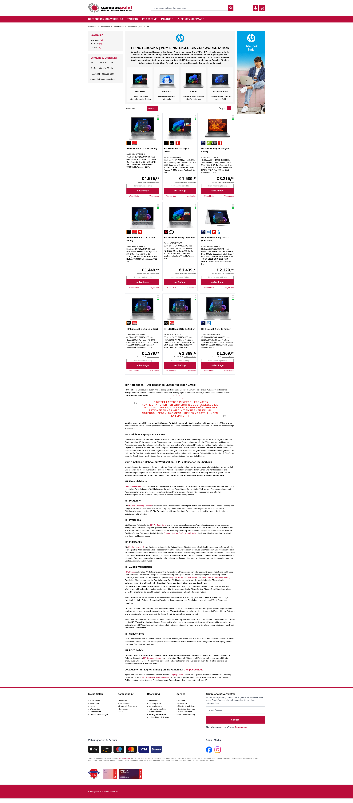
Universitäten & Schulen (159, 717)
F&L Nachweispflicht (157, 709)
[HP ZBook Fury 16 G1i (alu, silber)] (217, 128)
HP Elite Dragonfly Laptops (140, 506)
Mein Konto (95, 701)
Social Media (124, 703)
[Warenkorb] (262, 8)
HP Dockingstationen (152, 658)
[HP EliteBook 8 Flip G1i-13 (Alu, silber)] (217, 217)
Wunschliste (95, 709)
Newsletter (182, 703)
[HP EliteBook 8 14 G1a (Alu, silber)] (142, 217)
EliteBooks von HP (136, 547)
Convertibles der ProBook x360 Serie (180, 533)
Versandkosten (155, 706)
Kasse (92, 706)
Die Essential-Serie (133, 486)
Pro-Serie (94, 44)
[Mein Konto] (255, 8)
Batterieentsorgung (186, 709)
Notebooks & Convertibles (105, 19)
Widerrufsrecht (155, 712)
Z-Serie (93, 47)
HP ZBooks (130, 572)
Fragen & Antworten (128, 706)
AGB (121, 712)
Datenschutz (95, 712)
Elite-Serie (94, 40)
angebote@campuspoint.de (102, 79)
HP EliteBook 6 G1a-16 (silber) (142, 329)
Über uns (123, 701)
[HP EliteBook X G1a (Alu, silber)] (180, 128)
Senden (235, 720)
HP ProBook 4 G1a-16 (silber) (141, 148)
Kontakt (181, 701)
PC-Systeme (149, 19)
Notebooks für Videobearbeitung (216, 577)
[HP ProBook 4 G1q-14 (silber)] (180, 217)
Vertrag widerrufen (157, 714)
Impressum (124, 709)
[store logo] (110, 8)
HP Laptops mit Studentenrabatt (155, 677)
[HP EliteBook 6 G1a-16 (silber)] (142, 309)
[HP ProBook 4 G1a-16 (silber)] (142, 128)
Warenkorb (94, 703)
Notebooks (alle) (135, 27)
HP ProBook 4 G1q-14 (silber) (179, 237)
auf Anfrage (143, 191)
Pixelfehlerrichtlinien (187, 706)
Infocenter (153, 701)
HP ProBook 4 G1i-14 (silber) (216, 329)
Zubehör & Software (190, 19)
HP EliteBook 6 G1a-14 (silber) (179, 329)
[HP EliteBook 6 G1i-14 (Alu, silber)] (180, 309)
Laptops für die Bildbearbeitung (183, 577)
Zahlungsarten (155, 703)
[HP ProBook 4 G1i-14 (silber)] (217, 309)
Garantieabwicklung (186, 714)
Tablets (132, 19)
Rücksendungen (185, 712)
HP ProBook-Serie (158, 525)
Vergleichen (154, 196)
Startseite (92, 27)
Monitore (167, 19)
